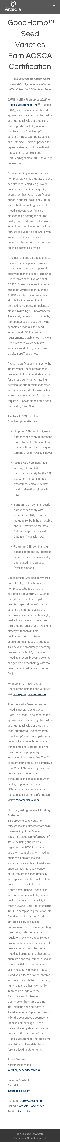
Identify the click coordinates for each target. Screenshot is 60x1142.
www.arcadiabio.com (26, 800)
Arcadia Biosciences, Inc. (23, 104)
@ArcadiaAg (25, 1111)
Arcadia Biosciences (31, 1106)
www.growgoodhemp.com (29, 694)
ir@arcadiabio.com (19, 1090)
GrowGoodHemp (31, 1100)
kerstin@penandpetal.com (24, 1070)
